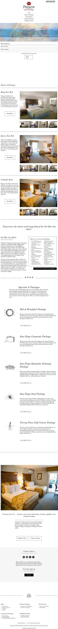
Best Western (21, 623)
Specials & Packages (25, 607)
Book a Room (50, 1)
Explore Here (22, 538)
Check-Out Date (5, 49)
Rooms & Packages (29, 14)
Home (29, 12)
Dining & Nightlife (6, 617)
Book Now (27, 57)
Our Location (4, 615)
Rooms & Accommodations (26, 606)
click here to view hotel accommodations (45, 268)
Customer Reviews (6, 607)
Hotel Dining (42, 607)
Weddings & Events (29, 20)
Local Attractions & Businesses (8, 618)
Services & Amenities (44, 606)
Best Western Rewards (34, 623)
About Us (4, 608)
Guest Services (29, 16)
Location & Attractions (29, 18)
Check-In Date (4, 46)
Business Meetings (25, 617)
